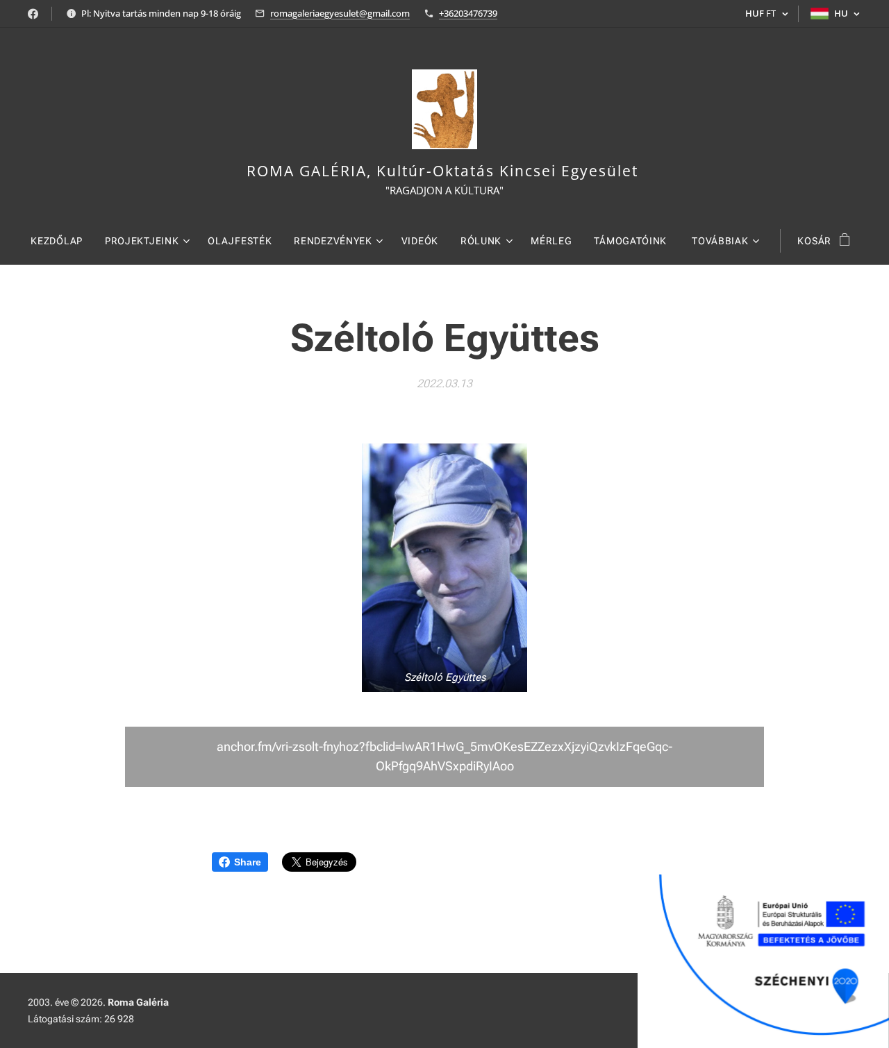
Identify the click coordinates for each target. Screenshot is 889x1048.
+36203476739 (468, 13)
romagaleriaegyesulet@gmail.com (340, 13)
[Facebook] (33, 14)
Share (247, 862)
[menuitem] (62, 240)
